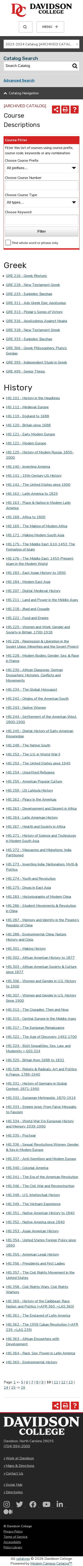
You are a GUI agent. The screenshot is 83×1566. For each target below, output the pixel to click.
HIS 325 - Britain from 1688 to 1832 (35, 1060)
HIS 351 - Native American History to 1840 (40, 1213)
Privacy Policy (13, 1531)
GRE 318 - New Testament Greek (33, 330)
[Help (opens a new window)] (75, 109)
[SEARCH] (26, 27)
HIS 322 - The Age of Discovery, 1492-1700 (41, 1036)
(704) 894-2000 (17, 1446)
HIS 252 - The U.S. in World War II (33, 754)
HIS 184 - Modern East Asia (28, 581)
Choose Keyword (18, 212)
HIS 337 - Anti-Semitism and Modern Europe (41, 1158)
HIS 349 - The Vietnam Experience (33, 1204)
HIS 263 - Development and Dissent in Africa (41, 808)
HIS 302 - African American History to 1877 (40, 957)
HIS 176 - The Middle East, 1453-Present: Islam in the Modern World (40, 561)
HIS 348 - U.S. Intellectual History (33, 1195)
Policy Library (13, 1547)
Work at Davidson (20, 1458)
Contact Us (14, 1473)
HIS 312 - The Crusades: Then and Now (37, 1009)
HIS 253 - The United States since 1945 (38, 763)
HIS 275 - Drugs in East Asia (28, 887)
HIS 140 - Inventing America (28, 466)
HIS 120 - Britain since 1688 (28, 425)
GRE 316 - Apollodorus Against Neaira (36, 321)
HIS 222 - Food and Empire (27, 618)
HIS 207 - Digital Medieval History (33, 590)
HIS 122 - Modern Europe (26, 443)
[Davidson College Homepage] (41, 1426)
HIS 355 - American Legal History (32, 1254)
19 (23, 1387)
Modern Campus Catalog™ (51, 1563)
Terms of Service (15, 1537)
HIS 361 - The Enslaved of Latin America (38, 1315)
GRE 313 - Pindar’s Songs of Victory (34, 312)
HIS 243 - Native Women (26, 707)
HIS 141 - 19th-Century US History (34, 475)
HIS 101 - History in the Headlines (33, 398)
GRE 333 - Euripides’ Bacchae (29, 339)
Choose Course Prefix (21, 160)
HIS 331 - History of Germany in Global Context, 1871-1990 (36, 1086)
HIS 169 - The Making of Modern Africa (36, 526)
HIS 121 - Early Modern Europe (30, 434)
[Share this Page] (56, 109)
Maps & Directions (20, 1465)
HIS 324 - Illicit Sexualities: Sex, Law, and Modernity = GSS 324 (38, 1048)
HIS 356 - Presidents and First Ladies (35, 1263)
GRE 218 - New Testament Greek (33, 284)
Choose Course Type (21, 195)
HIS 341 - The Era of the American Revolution (42, 1176)
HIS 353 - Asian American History (32, 1231)
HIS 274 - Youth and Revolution (31, 878)
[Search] (74, 66)
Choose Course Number (23, 177)
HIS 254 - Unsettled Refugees (30, 772)
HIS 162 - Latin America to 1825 (32, 493)
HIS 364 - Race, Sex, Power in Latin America (40, 1353)
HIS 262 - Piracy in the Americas (31, 799)
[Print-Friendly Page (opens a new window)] (65, 109)
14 (6, 1387)
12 (63, 1382)
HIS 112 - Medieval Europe (27, 407)
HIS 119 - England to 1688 (27, 416)
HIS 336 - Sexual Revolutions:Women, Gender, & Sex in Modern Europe (42, 1147)
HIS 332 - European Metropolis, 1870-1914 (41, 1097)
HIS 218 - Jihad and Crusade (28, 609)
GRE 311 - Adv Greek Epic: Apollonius (36, 303)
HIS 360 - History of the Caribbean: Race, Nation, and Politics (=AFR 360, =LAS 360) (40, 1304)
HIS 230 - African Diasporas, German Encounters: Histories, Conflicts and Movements (34, 675)
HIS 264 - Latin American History (32, 817)
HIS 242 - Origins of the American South (37, 698)
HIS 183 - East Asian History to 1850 (36, 572)
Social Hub (14, 1484)
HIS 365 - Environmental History (31, 1362)
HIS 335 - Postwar (21, 1135)
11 (56, 1382)
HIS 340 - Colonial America (27, 1167)
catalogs (23, 1558)
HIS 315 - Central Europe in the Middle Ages (41, 1018)
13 (70, 1382)
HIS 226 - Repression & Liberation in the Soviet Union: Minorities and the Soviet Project (42, 644)
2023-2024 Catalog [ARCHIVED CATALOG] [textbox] (41, 44)
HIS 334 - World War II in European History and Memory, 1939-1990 (40, 1124)
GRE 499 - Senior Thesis (25, 371)
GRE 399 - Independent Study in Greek (36, 362)
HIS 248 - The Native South (28, 745)
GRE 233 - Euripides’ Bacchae (29, 293)
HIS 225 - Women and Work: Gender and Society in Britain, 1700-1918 (38, 630)
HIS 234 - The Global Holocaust (31, 689)
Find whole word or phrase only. (35, 243)
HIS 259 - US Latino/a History (29, 790)
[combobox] (41, 44)
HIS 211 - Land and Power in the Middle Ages (42, 599)
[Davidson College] (41, 11)
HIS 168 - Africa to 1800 (25, 517)
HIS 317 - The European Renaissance (35, 1027)
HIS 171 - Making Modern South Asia (35, 535)
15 (13, 1387)
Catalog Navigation (24, 93)
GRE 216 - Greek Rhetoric (26, 275)
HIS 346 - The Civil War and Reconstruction (40, 1186)
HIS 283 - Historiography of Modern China (38, 896)
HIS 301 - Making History (26, 948)
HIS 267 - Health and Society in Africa (35, 826)
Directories (14, 1492)
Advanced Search (19, 80)
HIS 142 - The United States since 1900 (38, 484)
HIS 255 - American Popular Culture (34, 781)
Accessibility (12, 1542)
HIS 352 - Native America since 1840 (35, 1222)
